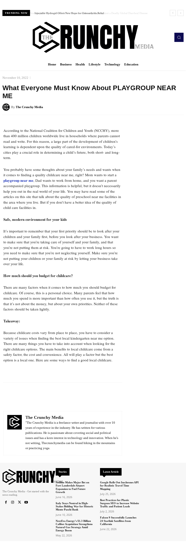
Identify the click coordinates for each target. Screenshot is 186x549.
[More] (178, 107)
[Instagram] (12, 502)
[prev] (173, 13)
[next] (181, 13)
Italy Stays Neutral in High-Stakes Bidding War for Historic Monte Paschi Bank (74, 506)
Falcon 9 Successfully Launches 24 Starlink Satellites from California (118, 520)
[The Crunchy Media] (6, 107)
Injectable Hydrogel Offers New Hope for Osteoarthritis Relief (68, 13)
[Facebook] (5, 502)
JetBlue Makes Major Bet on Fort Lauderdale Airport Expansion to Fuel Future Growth (72, 487)
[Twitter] (19, 502)
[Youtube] (26, 502)
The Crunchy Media (29, 107)
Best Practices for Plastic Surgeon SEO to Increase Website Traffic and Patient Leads (119, 503)
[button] (179, 37)
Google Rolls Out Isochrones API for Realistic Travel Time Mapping (119, 485)
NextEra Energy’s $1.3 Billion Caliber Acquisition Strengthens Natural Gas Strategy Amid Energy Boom (74, 525)
